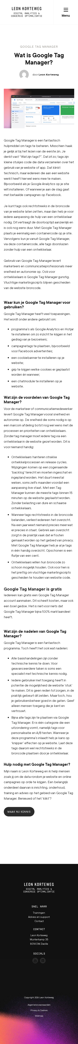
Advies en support (39, 917)
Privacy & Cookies (39, 1010)
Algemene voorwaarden (39, 1004)
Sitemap (39, 1015)
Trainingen (39, 912)
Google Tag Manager (39, 46)
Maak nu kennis (19, 811)
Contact (39, 921)
